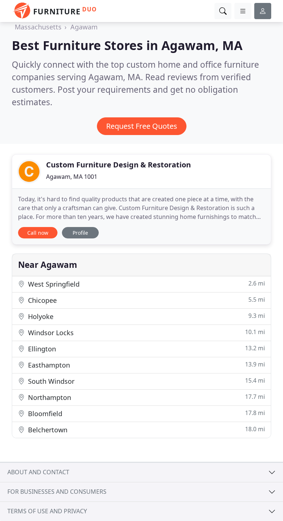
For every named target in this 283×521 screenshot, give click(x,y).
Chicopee (145, 300)
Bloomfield (145, 413)
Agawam (84, 26)
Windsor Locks (145, 332)
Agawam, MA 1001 (71, 177)
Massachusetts (38, 26)
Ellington (145, 348)
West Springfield (145, 283)
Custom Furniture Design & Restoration (118, 165)
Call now (37, 232)
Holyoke (145, 316)
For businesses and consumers (56, 492)
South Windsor (145, 381)
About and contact (38, 472)
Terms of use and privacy (47, 511)
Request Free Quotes (141, 126)
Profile (80, 232)
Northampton (145, 397)
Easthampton (145, 364)
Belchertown (145, 429)
